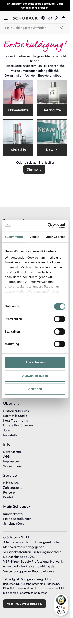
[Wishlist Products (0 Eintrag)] (49, 18)
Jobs (6, 430)
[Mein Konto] (56, 18)
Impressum (11, 461)
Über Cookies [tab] (55, 236)
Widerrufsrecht (14, 466)
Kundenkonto (13, 514)
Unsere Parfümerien (18, 425)
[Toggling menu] (7, 18)
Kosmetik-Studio (15, 416)
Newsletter (11, 435)
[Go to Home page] (25, 18)
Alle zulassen (34, 362)
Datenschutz (12, 452)
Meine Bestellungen (17, 519)
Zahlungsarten (13, 487)
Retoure (9, 492)
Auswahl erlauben (35, 375)
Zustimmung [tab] (14, 236)
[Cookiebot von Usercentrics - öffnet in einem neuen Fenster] (49, 225)
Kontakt (9, 497)
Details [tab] (34, 236)
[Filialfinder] (43, 18)
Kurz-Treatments (15, 420)
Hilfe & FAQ (11, 483)
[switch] (59, 319)
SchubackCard (13, 523)
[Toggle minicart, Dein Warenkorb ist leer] (63, 18)
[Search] (62, 28)
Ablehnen (35, 389)
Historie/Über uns (16, 411)
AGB (6, 456)
